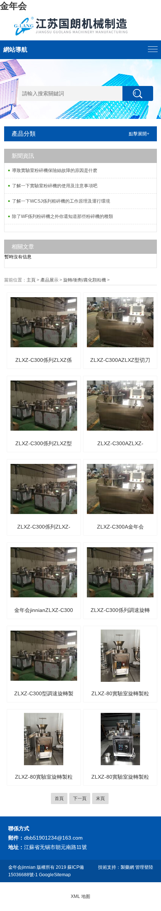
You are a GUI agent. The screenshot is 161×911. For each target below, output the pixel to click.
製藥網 (127, 867)
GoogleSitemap (55, 874)
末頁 (100, 798)
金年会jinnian (22, 867)
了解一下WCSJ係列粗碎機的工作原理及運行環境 (61, 201)
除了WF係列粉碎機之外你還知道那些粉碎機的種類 (62, 216)
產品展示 (49, 280)
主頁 (31, 280)
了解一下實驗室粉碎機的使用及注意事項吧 (54, 185)
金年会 (13, 6)
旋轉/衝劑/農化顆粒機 (84, 280)
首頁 (59, 798)
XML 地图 (80, 896)
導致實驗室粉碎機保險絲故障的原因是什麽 (54, 170)
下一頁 (79, 798)
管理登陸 (144, 867)
